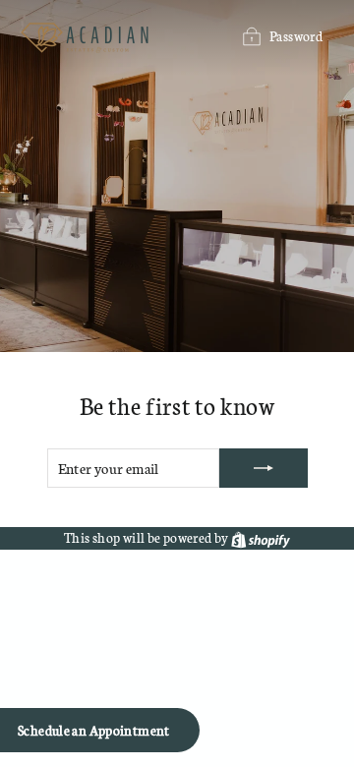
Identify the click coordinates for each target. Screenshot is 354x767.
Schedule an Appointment (94, 730)
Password (296, 36)
